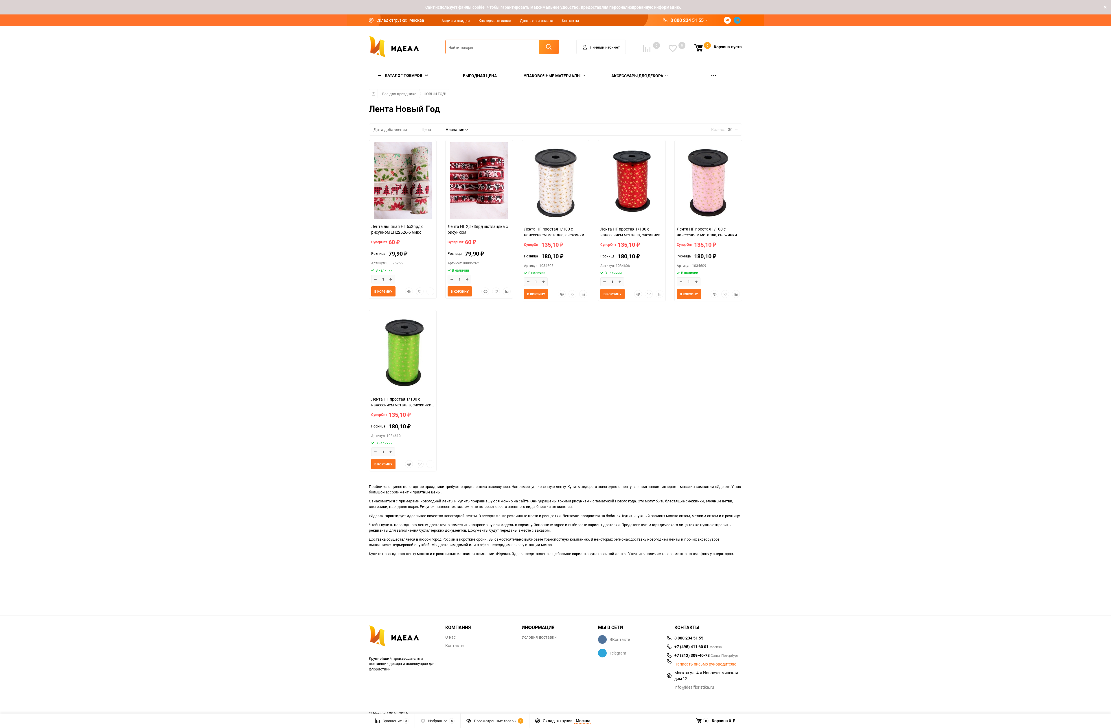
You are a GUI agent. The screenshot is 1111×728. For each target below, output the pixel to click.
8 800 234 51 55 (687, 20)
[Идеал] (403, 637)
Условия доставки (539, 637)
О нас (450, 637)
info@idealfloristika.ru (694, 687)
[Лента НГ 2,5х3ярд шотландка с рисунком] (479, 181)
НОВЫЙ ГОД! (435, 93)
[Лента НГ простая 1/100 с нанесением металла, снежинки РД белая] (555, 182)
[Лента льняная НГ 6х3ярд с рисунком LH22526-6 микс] (402, 181)
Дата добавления (390, 129)
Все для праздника (399, 93)
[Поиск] (549, 47)
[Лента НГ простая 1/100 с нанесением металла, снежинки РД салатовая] (402, 352)
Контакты (570, 20)
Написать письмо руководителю (705, 664)
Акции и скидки (456, 20)
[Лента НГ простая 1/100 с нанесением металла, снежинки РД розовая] (708, 182)
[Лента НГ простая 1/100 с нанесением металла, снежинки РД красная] (631, 182)
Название (455, 129)
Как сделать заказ (495, 20)
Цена (426, 129)
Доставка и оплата (536, 20)
